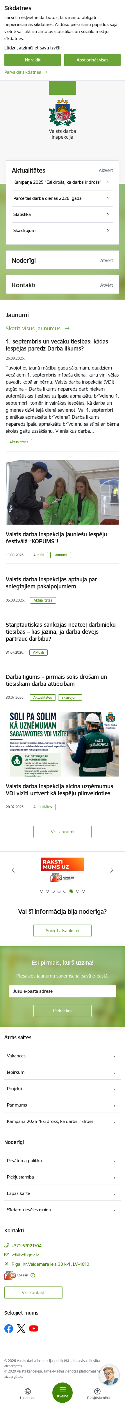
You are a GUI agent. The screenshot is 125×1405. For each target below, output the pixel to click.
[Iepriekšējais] (13, 870)
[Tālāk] (111, 870)
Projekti (14, 1088)
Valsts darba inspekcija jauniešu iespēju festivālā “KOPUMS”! (56, 538)
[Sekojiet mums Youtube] (33, 1328)
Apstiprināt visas (92, 60)
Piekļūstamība (20, 1177)
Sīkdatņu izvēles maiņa (29, 1209)
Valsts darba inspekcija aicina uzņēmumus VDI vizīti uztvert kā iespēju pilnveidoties (59, 790)
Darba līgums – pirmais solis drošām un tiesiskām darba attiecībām (56, 680)
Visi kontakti (33, 1292)
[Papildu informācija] (33, 1275)
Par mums (17, 1105)
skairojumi (70, 697)
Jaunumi (60, 555)
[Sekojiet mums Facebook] (8, 1328)
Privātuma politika (24, 1160)
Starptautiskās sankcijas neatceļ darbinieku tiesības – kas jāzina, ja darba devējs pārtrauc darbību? (61, 631)
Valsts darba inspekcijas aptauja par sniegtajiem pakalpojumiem (51, 583)
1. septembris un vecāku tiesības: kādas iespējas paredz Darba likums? (57, 345)
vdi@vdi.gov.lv (25, 1255)
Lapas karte (18, 1193)
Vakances (16, 1056)
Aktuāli (38, 555)
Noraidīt (32, 60)
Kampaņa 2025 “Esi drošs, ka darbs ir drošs (50, 1121)
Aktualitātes (28, 170)
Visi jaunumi (62, 831)
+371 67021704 (27, 1245)
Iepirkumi (16, 1072)
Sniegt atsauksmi (62, 930)
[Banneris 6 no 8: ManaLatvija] (62, 870)
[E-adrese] (16, 1275)
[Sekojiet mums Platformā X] (21, 1328)
